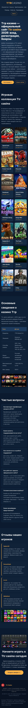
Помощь (7, 10)
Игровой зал (5, 7)
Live (25, 7)
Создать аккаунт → (14, 672)
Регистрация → (8, 82)
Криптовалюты (19, 7)
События (12, 10)
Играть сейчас (20, 82)
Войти (14, 13)
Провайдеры (19, 10)
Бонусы (12, 7)
